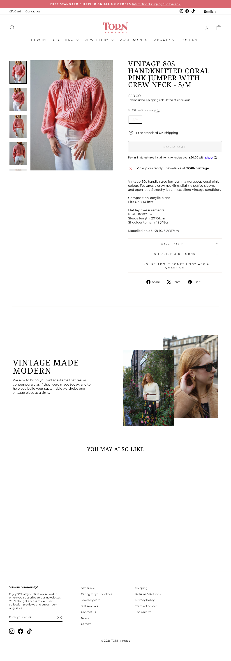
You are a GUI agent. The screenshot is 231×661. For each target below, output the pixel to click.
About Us (164, 40)
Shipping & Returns (175, 254)
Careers (86, 624)
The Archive (143, 612)
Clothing (64, 40)
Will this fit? (175, 243)
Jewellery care (90, 600)
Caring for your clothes (96, 594)
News (85, 618)
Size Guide (88, 588)
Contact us (32, 11)
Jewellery (97, 40)
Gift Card (15, 11)
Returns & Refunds (148, 594)
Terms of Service (146, 606)
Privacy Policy (145, 600)
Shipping (152, 100)
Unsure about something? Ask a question (175, 266)
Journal (190, 40)
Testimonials (89, 606)
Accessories (134, 40)
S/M (135, 120)
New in (38, 40)
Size (141, 110)
